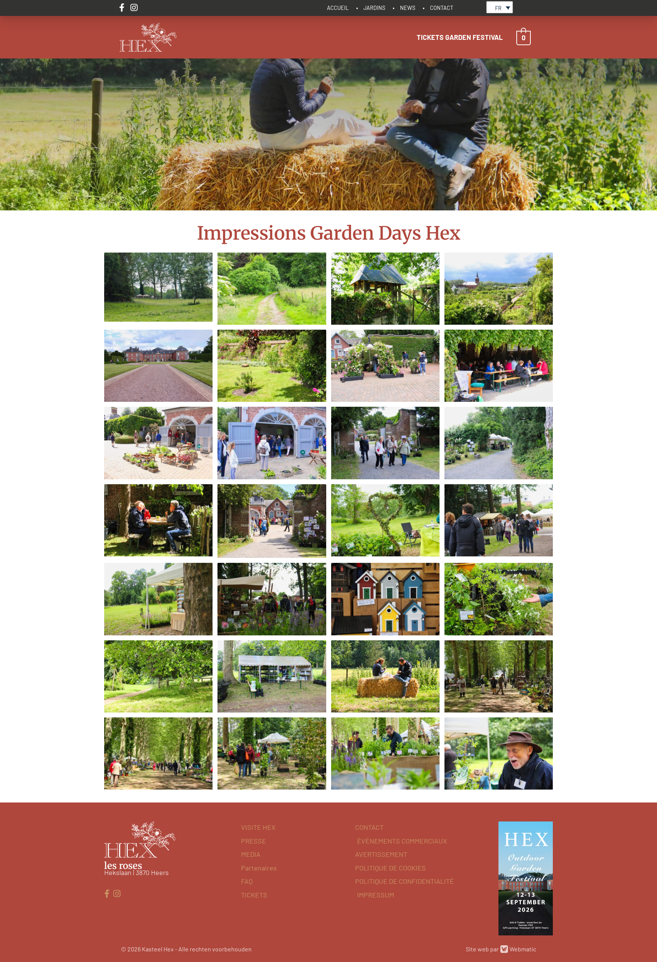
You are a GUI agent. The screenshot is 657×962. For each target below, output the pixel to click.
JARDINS (374, 8)
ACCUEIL (338, 8)
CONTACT (441, 8)
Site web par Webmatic (501, 949)
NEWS (407, 8)
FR (498, 8)
